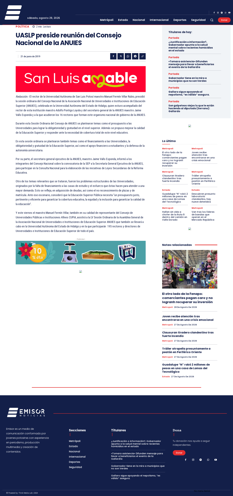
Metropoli (167, 149)
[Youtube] (229, 13)
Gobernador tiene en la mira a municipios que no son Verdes (187, 79)
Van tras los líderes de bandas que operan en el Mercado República (203, 215)
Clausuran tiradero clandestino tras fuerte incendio (173, 178)
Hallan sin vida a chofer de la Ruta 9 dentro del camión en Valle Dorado (174, 215)
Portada (173, 38)
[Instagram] (218, 13)
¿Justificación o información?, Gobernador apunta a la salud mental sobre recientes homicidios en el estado (190, 46)
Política (22, 26)
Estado (166, 190)
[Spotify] (222, 13)
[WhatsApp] (225, 13)
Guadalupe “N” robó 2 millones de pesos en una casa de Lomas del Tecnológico (175, 197)
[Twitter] (120, 56)
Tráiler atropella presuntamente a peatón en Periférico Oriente (203, 179)
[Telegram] (135, 56)
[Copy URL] (142, 56)
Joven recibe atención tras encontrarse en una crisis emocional (203, 156)
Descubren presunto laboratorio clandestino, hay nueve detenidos (203, 197)
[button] (212, 20)
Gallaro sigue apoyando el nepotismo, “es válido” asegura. (189, 93)
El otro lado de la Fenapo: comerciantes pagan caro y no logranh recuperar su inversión (174, 159)
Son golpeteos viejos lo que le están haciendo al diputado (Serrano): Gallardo (191, 108)
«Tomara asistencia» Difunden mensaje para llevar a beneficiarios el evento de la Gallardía (191, 64)
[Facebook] (214, 13)
